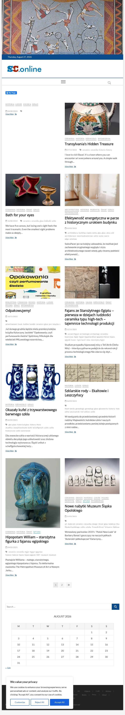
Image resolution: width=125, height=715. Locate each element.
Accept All (59, 702)
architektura (73, 233)
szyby (101, 236)
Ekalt (67, 408)
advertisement (11, 324)
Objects (87, 691)
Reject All (39, 702)
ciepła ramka (91, 233)
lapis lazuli (81, 340)
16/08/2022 (12, 221)
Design (32, 302)
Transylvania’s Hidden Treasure (89, 143)
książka (56, 324)
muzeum (52, 555)
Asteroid (71, 524)
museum (44, 555)
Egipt (76, 337)
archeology (95, 334)
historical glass (23, 424)
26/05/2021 (71, 401)
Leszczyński (75, 412)
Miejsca (27, 104)
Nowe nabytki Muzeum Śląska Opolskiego (88, 508)
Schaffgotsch (38, 427)
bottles (26, 324)
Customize (20, 702)
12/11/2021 (71, 329)
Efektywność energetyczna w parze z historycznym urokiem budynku (92, 220)
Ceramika (70, 139)
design (95, 524)
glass (42, 221)
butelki (32, 324)
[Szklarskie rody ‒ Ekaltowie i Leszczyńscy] (92, 373)
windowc (73, 239)
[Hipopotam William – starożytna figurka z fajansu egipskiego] (32, 493)
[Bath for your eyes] (32, 190)
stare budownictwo (85, 236)
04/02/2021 (12, 547)
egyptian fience (103, 337)
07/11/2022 (71, 150)
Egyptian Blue (90, 337)
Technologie (71, 213)
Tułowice (108, 527)
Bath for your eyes (19, 215)
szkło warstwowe (23, 431)
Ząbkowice (117, 527)
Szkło (35, 104)
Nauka (89, 302)
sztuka (88, 527)
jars (50, 324)
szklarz (87, 412)
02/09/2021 (12, 420)
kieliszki (47, 221)
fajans (21, 555)
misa (88, 340)
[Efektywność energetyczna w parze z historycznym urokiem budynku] (92, 190)
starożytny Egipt (97, 340)
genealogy (89, 408)
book (20, 324)
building (82, 233)
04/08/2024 (12, 111)
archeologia (84, 334)
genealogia (79, 408)
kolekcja (112, 524)
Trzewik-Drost (98, 527)
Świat (29, 210)
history (109, 150)
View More (9, 114)
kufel (30, 427)
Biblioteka (10, 302)
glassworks (103, 408)
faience (15, 555)
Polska (8, 305)
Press (94, 695)
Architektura (72, 210)
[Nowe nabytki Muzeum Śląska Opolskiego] (92, 476)
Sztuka (36, 532)
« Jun (8, 667)
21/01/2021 (71, 516)
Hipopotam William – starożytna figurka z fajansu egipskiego (30, 539)
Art (79, 691)
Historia (9, 104)
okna (108, 233)
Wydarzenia (104, 139)
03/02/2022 (71, 228)
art (66, 524)
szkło (54, 221)
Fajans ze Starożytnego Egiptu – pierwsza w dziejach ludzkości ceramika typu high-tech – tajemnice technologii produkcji (89, 317)
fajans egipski (30, 555)
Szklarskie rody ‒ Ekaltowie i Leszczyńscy (87, 392)
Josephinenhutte (20, 427)
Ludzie (18, 104)
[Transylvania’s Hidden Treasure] (92, 119)
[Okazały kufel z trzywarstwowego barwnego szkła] (32, 382)
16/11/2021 (12, 316)
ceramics (86, 150)
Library (74, 695)
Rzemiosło (91, 139)
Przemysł (95, 210)
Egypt (81, 337)
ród (81, 412)
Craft (98, 691)
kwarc (73, 340)
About (104, 695)
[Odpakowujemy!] (32, 282)
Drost (100, 524)
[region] (39, 693)
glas (99, 233)
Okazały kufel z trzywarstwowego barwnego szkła (31, 411)
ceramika (94, 150)
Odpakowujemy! (18, 310)
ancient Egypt (73, 334)
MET (38, 555)
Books (84, 695)
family (72, 408)
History (108, 691)
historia (102, 150)
